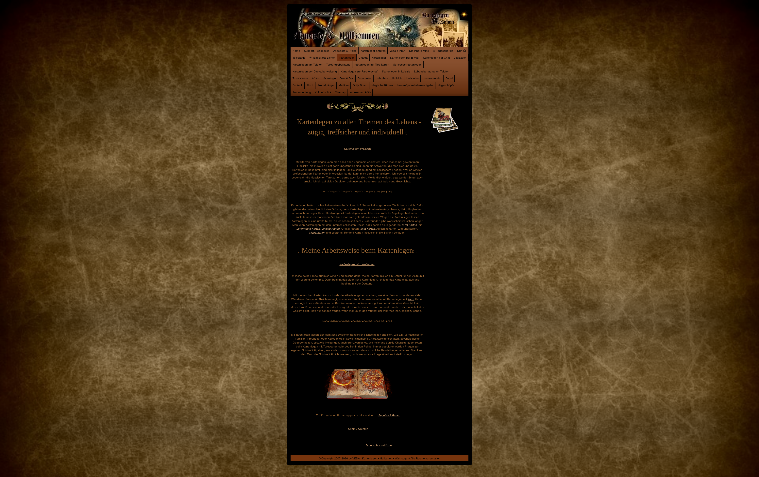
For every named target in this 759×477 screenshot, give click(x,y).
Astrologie (329, 78)
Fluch (310, 85)
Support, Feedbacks (316, 50)
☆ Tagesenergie (443, 50)
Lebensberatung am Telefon (431, 71)
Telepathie (299, 57)
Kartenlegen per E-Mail (404, 57)
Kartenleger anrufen (373, 50)
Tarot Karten (300, 78)
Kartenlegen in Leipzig (396, 71)
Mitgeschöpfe (445, 85)
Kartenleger (379, 57)
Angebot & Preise (389, 415)
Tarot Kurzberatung (338, 64)
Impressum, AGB (360, 92)
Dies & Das (347, 78)
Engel (449, 78)
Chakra (363, 57)
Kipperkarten (317, 232)
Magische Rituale (382, 85)
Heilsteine (412, 78)
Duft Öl (461, 50)
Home (296, 50)
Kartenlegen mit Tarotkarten (371, 64)
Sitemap (340, 92)
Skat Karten (367, 228)
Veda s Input (397, 50)
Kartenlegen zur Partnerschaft (359, 71)
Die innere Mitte (419, 50)
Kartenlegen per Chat (436, 57)
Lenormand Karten (308, 228)
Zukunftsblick (323, 92)
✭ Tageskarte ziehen (322, 57)
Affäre (315, 78)
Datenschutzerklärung (379, 445)
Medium (344, 85)
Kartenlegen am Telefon (307, 64)
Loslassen (460, 57)
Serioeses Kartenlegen (407, 64)
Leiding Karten (331, 228)
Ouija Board (360, 85)
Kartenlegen (347, 57)
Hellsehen (382, 78)
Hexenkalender (432, 78)
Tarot (411, 299)
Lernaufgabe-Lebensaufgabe (415, 85)
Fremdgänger (326, 85)
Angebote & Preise (345, 50)
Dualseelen (365, 78)
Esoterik (298, 85)
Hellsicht (397, 78)
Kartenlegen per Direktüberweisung (315, 71)
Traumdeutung (302, 92)
